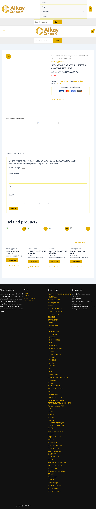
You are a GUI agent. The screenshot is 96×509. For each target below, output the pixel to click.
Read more (76, 262)
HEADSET (51, 337)
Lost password (29, 301)
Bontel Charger (53, 314)
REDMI (50, 412)
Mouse (50, 383)
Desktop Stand (53, 326)
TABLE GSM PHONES (55, 465)
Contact (44, 16)
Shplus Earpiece (53, 448)
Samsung (59, 83)
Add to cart (12, 260)
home (44, 2)
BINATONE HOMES (55, 311)
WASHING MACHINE (55, 485)
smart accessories (54, 451)
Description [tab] (10, 118)
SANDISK (51, 428)
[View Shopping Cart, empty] (90, 9)
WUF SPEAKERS (53, 488)
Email (11, 195)
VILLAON (51, 480)
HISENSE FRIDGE (54, 340)
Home (53, 56)
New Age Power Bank (55, 389)
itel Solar (51, 363)
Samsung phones (69, 56)
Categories (45, 11)
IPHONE (51, 351)
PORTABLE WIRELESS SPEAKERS (59, 403)
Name (11, 186)
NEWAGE (51, 392)
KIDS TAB (51, 366)
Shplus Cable (52, 442)
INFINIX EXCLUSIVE (55, 349)
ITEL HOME (52, 360)
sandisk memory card (55, 431)
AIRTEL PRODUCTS (55, 308)
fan (49, 328)
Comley (50, 323)
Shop (43, 7)
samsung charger (57, 423)
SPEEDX (51, 460)
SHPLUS (51, 440)
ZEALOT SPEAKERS (54, 491)
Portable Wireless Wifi (56, 406)
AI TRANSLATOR (54, 300)
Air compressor (53, 303)
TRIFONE (51, 474)
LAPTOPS (51, 369)
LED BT (50, 371)
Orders (26, 296)
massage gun (53, 374)
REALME (51, 409)
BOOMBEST (52, 317)
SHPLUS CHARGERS (55, 445)
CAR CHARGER (53, 320)
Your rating (14, 167)
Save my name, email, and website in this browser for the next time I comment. (38, 204)
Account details (29, 298)
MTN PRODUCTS (54, 386)
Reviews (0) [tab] (20, 118)
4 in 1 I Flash (52, 297)
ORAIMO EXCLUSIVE (55, 397)
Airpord (50, 306)
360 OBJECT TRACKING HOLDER (59, 294)
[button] (57, 99)
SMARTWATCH (53, 457)
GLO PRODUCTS (54, 334)
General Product (54, 331)
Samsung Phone (78, 81)
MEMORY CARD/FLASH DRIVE (58, 377)
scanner (51, 434)
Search (57, 22)
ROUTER (51, 417)
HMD (50, 343)
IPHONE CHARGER (54, 354)
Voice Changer (53, 483)
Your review (15, 173)
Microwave (52, 380)
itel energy (52, 357)
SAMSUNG (59, 56)
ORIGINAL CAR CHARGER (56, 400)
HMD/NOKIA (52, 346)
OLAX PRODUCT (53, 394)
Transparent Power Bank (57, 471)
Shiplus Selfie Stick (54, 437)
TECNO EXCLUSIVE (54, 468)
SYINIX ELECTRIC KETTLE (57, 462)
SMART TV (52, 454)
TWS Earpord (52, 477)
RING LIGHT (52, 414)
